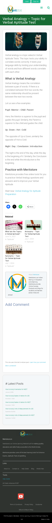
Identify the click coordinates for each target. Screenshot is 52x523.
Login (27, 1)
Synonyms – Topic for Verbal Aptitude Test (12, 258)
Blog (32, 469)
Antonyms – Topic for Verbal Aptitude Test (32, 234)
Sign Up (35, 1)
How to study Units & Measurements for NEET (20, 415)
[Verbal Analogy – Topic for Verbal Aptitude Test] (26, 41)
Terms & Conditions (16, 504)
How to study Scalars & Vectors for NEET (18, 402)
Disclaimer (39, 504)
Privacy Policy (29, 504)
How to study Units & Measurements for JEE (19, 409)
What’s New (40, 469)
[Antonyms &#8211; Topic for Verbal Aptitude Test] (33, 225)
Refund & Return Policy (26, 510)
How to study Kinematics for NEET (16, 389)
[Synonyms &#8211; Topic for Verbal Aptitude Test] (13, 249)
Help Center (25, 469)
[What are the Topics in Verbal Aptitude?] (13, 225)
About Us (7, 469)
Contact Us (15, 469)
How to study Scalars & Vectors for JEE (17, 396)
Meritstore (36, 274)
